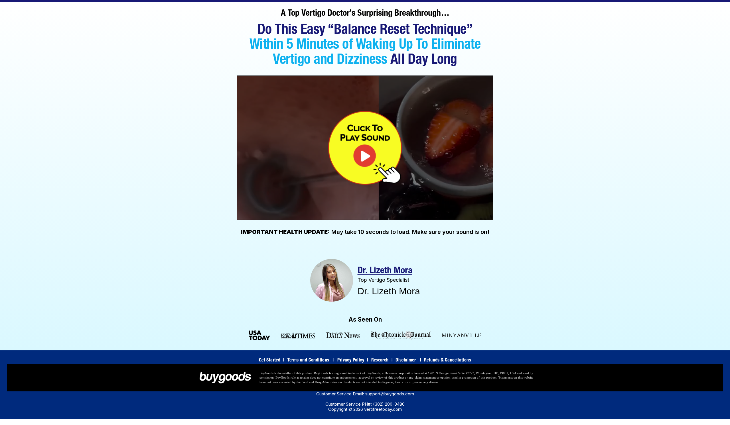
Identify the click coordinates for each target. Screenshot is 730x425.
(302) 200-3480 (389, 404)
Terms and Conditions (311, 360)
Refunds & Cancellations (447, 360)
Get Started (272, 360)
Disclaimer (408, 360)
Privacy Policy (352, 360)
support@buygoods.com (389, 394)
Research (382, 360)
